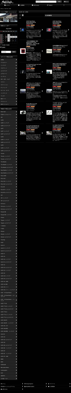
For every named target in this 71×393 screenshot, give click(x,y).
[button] (64, 5)
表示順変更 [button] (49, 15)
